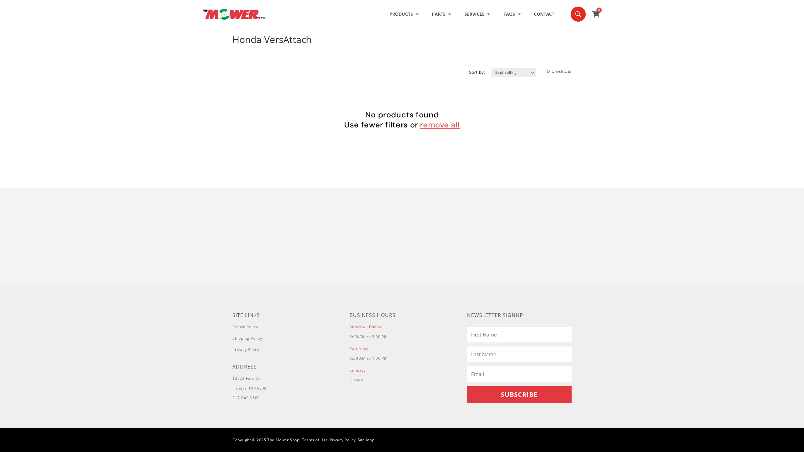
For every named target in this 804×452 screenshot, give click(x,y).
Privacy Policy (245, 349)
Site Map (366, 440)
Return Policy (245, 327)
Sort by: (477, 72)
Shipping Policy (247, 338)
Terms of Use (315, 440)
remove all (439, 125)
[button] (406, 14)
